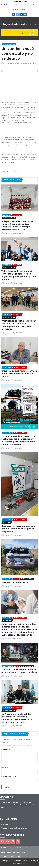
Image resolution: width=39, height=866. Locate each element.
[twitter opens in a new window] (17, 14)
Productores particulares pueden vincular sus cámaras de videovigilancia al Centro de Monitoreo (18, 324)
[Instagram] (2, 841)
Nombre (5, 767)
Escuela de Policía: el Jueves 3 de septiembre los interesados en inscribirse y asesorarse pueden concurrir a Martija (18, 440)
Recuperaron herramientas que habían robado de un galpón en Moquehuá (18, 528)
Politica (23, 9)
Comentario (6, 750)
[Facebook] (12, 841)
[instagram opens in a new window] (25, 14)
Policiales (16, 9)
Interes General (32, 5)
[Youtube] (7, 841)
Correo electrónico (8, 776)
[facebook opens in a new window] (13, 14)
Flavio (7, 233)
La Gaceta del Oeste (12, 63)
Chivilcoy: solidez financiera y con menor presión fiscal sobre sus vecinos (19, 373)
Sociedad (22, 5)
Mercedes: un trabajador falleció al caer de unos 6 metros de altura (19, 671)
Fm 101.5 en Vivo (6, 5)
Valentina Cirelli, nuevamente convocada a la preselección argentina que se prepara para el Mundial (18, 275)
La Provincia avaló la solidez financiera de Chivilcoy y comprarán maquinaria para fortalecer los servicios (16, 717)
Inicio (16, 5)
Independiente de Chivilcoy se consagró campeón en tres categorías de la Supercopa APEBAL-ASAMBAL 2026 (17, 225)
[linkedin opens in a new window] (21, 14)
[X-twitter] (18, 841)
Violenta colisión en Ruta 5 (15, 582)
